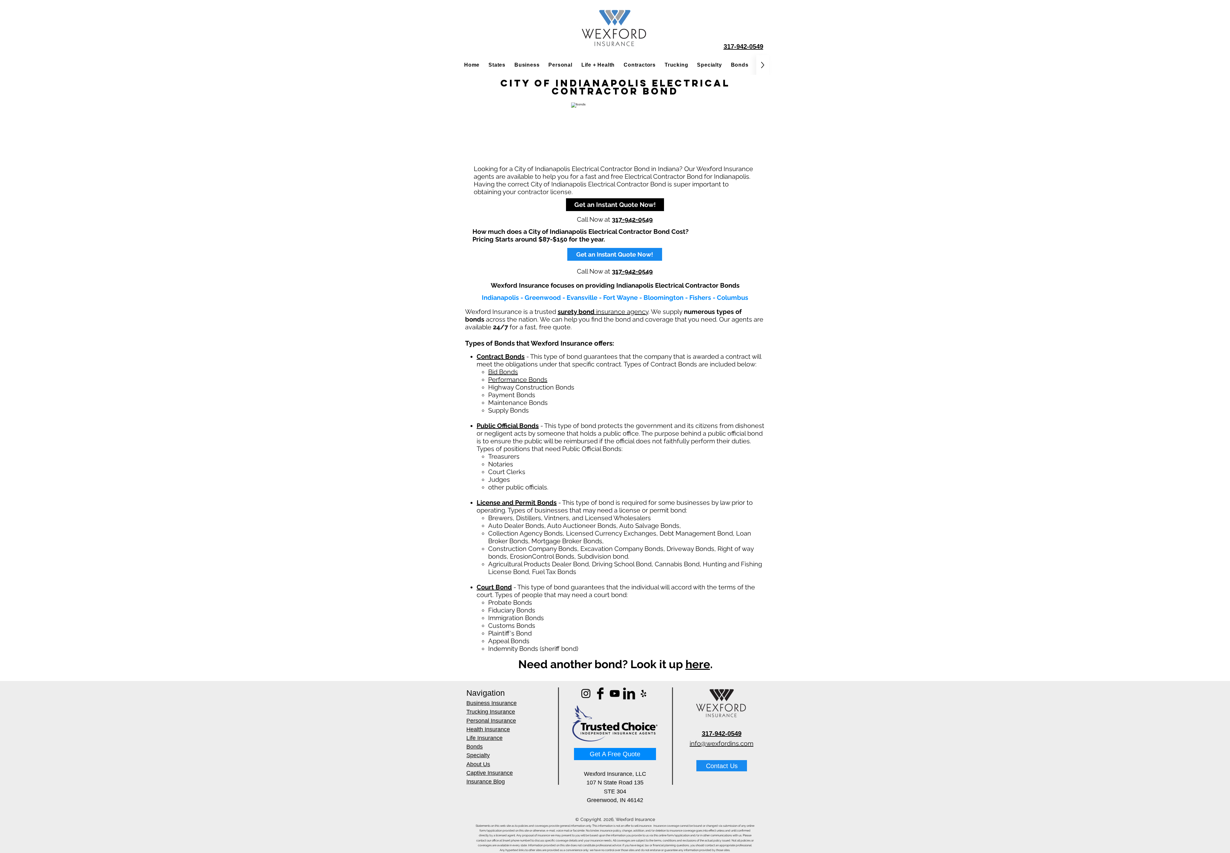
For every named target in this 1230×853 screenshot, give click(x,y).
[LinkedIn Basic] (629, 693)
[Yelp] (643, 693)
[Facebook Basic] (600, 693)
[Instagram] (586, 693)
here (697, 664)
